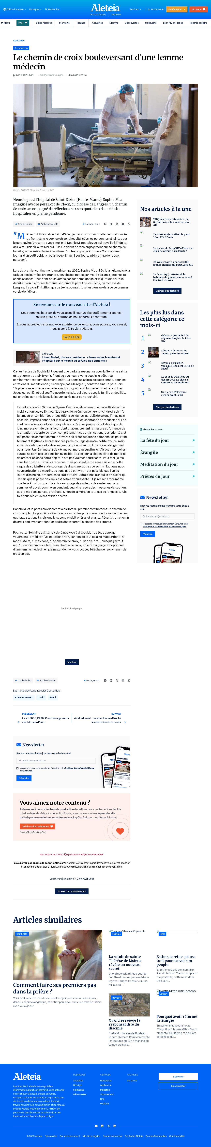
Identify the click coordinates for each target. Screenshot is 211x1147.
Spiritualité (151, 22)
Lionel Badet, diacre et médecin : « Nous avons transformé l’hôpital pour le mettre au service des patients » (81, 359)
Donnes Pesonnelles (156, 1136)
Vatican (163, 993)
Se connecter (157, 9)
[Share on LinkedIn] (111, 224)
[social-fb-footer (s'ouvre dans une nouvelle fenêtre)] (102, 1126)
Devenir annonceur (112, 1136)
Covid (41, 697)
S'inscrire (24, 778)
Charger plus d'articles (167, 290)
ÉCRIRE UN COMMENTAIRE (72, 891)
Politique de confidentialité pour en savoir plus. (164, 526)
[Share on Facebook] (105, 224)
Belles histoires (44, 22)
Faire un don (72, 337)
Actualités (97, 22)
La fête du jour (154, 440)
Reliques (116, 933)
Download (72, 662)
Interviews (64, 22)
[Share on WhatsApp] (129, 224)
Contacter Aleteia (134, 1136)
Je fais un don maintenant (35, 826)
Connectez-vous (85, 878)
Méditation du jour (159, 464)
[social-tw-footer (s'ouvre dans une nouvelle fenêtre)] (108, 1126)
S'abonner (178, 1076)
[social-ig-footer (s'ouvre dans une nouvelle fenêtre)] (114, 1126)
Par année (132, 1080)
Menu (7, 22)
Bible (162, 933)
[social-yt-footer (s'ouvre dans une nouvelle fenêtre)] (96, 1126)
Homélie (116, 997)
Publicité (104, 1103)
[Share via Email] (123, 224)
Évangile (149, 452)
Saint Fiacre (116, 14)
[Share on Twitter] (117, 224)
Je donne (196, 9)
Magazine (105, 1089)
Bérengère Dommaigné (51, 75)
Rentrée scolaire (198, 22)
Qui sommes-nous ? (70, 1136)
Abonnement (107, 1094)
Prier (20, 22)
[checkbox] (17, 768)
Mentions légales (91, 1136)
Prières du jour (155, 476)
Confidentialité (176, 1136)
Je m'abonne (174, 9)
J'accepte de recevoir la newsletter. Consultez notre (57, 769)
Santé (53, 697)
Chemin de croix (24, 697)
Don (102, 1099)
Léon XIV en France (173, 22)
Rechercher (54, 9)
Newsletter (106, 1080)
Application (106, 1085)
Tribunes (80, 22)
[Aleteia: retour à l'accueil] (105, 7)
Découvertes (132, 22)
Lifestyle (113, 22)
